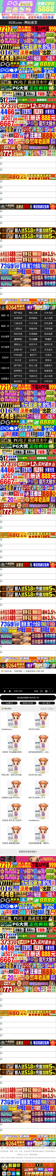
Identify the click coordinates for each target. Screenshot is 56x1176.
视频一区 (5, 315)
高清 (36, 691)
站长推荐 (5, 336)
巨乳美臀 (48, 323)
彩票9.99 (18, 350)
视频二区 (5, 326)
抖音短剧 (18, 355)
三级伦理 (18, 323)
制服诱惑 (48, 371)
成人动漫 (48, 318)
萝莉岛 (48, 360)
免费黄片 (48, 365)
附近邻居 (18, 334)
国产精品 (18, 313)
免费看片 (5, 379)
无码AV (5, 357)
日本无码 (48, 313)
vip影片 (9, 703)
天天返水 (48, 350)
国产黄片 (18, 365)
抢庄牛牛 (33, 344)
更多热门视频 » (47, 709)
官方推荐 (5, 347)
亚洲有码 (18, 318)
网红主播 (33, 313)
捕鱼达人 (18, 344)
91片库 (18, 360)
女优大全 (33, 360)
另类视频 (48, 328)
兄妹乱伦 (33, 376)
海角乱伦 (33, 371)
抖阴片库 (5, 368)
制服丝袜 (33, 328)
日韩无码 (48, 381)
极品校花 (18, 381)
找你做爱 (48, 334)
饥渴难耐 (33, 334)
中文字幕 (33, 323)
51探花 (48, 355)
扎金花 (33, 350)
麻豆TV (33, 355)
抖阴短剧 (33, 381)
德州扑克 (48, 344)
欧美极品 (33, 318)
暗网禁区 (18, 371)
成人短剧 (48, 376)
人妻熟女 (18, 328)
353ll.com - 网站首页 (22, 22)
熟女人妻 (33, 365)
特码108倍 (28, 703)
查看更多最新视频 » (28, 851)
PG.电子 (47, 703)
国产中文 (18, 376)
